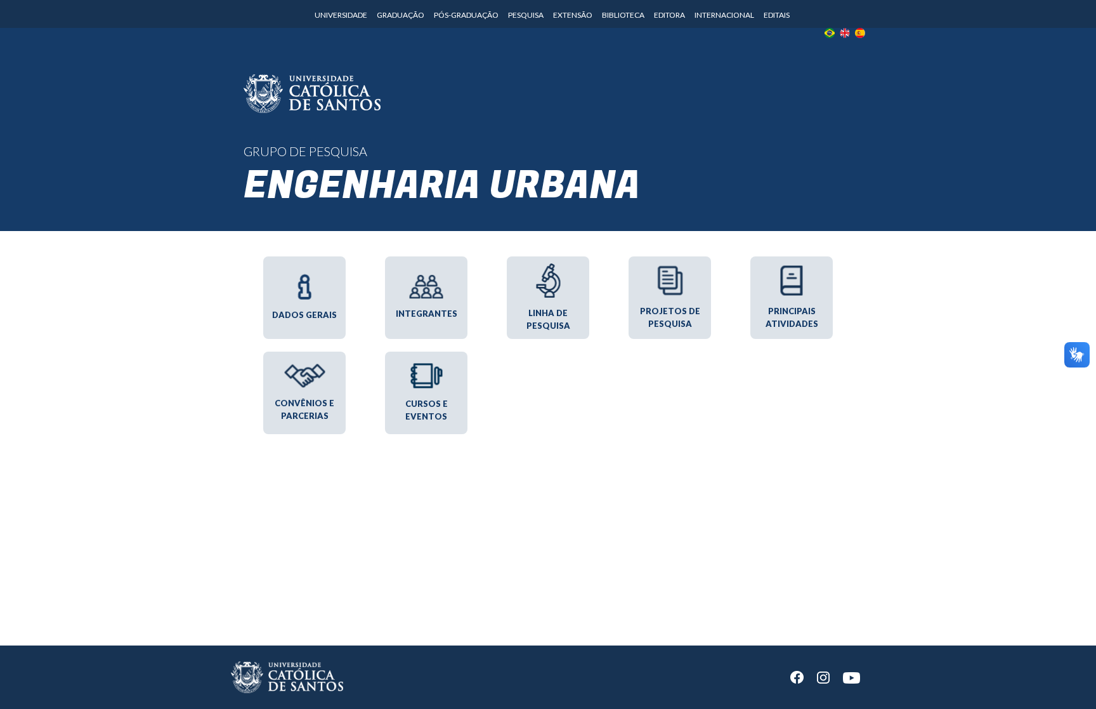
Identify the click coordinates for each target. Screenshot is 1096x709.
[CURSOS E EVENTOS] (426, 354)
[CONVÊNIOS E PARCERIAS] (304, 354)
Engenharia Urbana (442, 186)
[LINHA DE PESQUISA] (548, 258)
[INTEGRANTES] (426, 258)
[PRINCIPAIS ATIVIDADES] (791, 258)
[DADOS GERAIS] (304, 258)
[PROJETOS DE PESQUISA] (669, 258)
